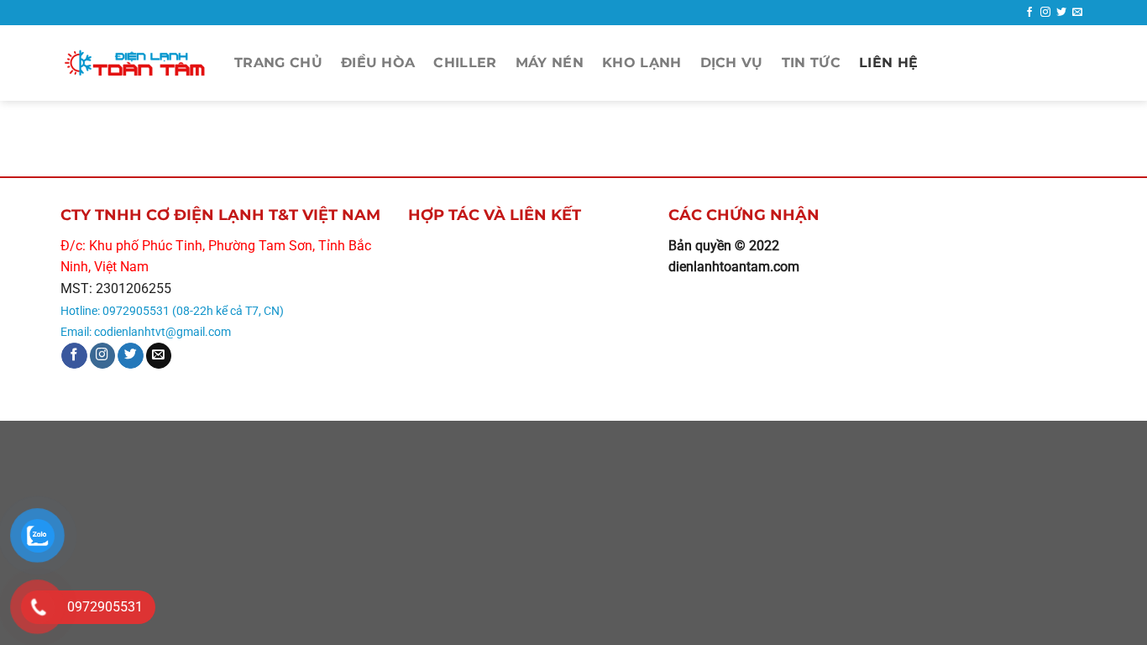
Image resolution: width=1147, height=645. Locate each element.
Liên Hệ (888, 63)
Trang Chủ (278, 63)
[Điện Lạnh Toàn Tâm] (135, 63)
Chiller (464, 63)
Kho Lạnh (642, 63)
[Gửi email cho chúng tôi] (1077, 12)
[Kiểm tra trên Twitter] (1061, 12)
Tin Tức (811, 63)
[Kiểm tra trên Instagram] (1045, 12)
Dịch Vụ (731, 63)
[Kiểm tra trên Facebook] (1029, 12)
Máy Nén (550, 63)
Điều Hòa (378, 63)
